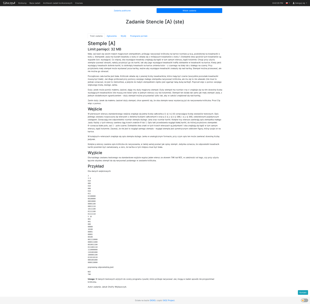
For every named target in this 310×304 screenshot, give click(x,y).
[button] (287, 3)
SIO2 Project (168, 300)
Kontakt (302, 292)
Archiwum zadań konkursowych (57, 3)
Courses (79, 3)
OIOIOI (152, 300)
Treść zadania (96, 36)
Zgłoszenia (112, 36)
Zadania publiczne (122, 10)
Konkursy (22, 3)
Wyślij (123, 36)
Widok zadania (189, 10)
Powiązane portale (138, 36)
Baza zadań (35, 3)
